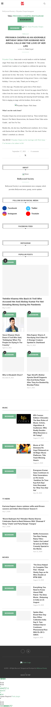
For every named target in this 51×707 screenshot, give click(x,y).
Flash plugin (16, 696)
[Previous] (0, 679)
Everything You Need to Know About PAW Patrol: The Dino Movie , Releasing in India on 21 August (40, 594)
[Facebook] (23, 651)
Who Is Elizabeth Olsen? (12, 375)
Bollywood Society (8, 11)
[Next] (5, 679)
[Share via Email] (30, 155)
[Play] (2, 679)
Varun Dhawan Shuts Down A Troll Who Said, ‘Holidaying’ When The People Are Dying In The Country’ (12, 340)
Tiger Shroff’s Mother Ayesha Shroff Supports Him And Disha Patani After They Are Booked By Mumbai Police (38, 380)
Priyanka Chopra (8, 59)
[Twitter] (28, 651)
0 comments (35, 151)
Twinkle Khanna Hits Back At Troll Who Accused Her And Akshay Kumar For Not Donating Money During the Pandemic (23, 301)
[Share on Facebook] (22, 155)
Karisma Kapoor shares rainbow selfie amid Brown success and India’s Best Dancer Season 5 (23, 507)
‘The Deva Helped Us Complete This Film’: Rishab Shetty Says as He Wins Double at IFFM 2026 (40, 571)
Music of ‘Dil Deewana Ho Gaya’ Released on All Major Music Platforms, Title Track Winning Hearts (41, 452)
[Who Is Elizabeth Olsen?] (13, 364)
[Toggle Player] (0, 686)
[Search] (44, 3)
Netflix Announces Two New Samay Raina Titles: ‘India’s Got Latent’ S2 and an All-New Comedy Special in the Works (41, 541)
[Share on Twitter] (25, 155)
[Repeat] (4, 688)
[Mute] (1, 694)
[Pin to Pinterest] (28, 155)
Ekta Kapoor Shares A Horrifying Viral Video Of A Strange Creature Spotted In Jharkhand (37, 338)
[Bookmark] (48, 3)
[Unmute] (2, 694)
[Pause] (3, 679)
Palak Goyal (29, 49)
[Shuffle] (1, 688)
